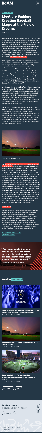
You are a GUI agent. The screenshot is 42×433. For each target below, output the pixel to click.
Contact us (7, 413)
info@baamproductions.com (14, 408)
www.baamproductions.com (11, 233)
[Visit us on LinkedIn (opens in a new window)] (38, 411)
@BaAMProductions (8, 235)
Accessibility (11, 427)
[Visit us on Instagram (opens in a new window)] (38, 406)
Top (18, 388)
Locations (19, 427)
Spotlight (9, 388)
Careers (4, 427)
